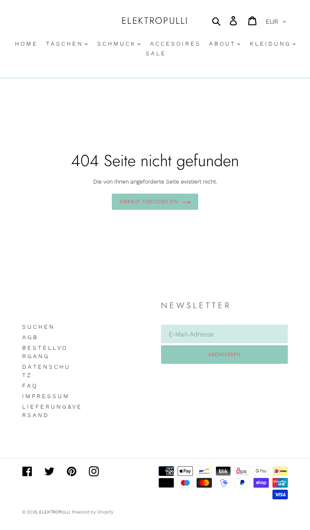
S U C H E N (37, 326)
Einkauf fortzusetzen (148, 201)
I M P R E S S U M (45, 396)
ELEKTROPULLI (155, 21)
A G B (29, 337)
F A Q (29, 385)
